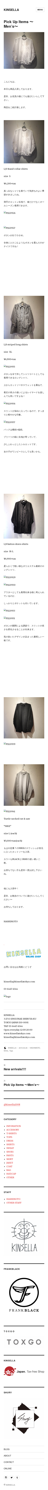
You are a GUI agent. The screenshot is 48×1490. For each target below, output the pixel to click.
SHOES (9, 1151)
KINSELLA (11, 9)
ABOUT (7, 1455)
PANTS (9, 1155)
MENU (40, 9)
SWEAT (10, 1148)
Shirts (6, 1050)
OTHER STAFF (13, 1202)
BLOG (6, 1449)
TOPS (9, 1137)
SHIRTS (10, 1144)
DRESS (9, 1140)
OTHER (10, 1177)
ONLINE (8, 1468)
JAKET (9, 1162)
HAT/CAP (11, 1173)
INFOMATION (13, 1126)
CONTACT (9, 1462)
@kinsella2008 (12, 1104)
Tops (11, 1050)
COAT (9, 1166)
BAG (8, 1170)
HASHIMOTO (35, 1048)
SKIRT (9, 1159)
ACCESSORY (12, 1129)
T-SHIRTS (11, 1133)
